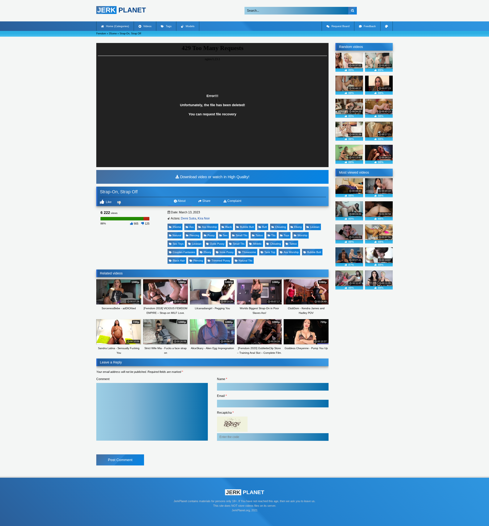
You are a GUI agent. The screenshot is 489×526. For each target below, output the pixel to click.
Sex (225, 235)
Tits (273, 235)
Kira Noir (204, 218)
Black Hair (179, 260)
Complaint (234, 200)
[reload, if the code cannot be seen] (232, 430)
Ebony (298, 226)
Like (108, 202)
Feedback (369, 26)
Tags (168, 26)
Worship (302, 235)
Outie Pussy (217, 243)
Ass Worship (209, 226)
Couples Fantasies (184, 252)
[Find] (352, 11)
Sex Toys (178, 243)
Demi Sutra (188, 218)
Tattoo (259, 235)
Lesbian (315, 226)
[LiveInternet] (244, 517)
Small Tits (241, 235)
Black (228, 226)
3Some (176, 226)
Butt (264, 226)
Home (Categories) (117, 26)
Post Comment (120, 460)
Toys (286, 235)
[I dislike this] (119, 203)
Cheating (280, 226)
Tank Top (269, 252)
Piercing (194, 235)
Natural (176, 235)
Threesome (249, 252)
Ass (191, 226)
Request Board (340, 26)
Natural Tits (245, 260)
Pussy (211, 235)
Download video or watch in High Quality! (214, 177)
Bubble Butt (247, 226)
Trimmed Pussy (220, 260)
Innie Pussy (227, 252)
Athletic (257, 243)
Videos (146, 26)
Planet (121, 10)
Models (189, 26)
